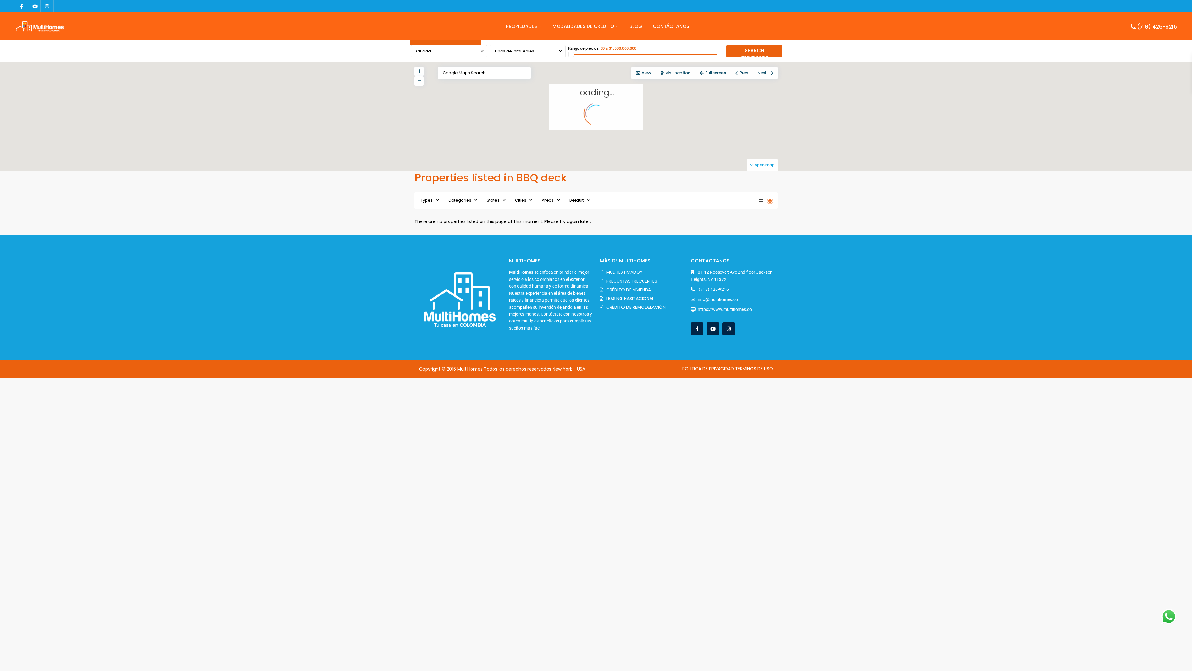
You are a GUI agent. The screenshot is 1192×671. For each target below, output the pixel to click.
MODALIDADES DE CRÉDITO (583, 26)
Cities (520, 200)
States (493, 200)
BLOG (636, 26)
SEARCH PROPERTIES (754, 52)
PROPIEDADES (521, 26)
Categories (459, 200)
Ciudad (423, 51)
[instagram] (47, 6)
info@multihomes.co (718, 299)
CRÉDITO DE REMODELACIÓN (636, 307)
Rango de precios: (583, 48)
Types (427, 200)
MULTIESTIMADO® (624, 272)
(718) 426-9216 (1157, 26)
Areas (548, 200)
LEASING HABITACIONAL (630, 298)
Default (576, 200)
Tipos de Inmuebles (514, 51)
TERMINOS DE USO (754, 369)
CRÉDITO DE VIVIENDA (628, 290)
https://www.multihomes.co (725, 309)
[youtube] (34, 6)
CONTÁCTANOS (671, 26)
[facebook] (21, 6)
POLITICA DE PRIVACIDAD (708, 369)
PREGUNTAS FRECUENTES (631, 281)
